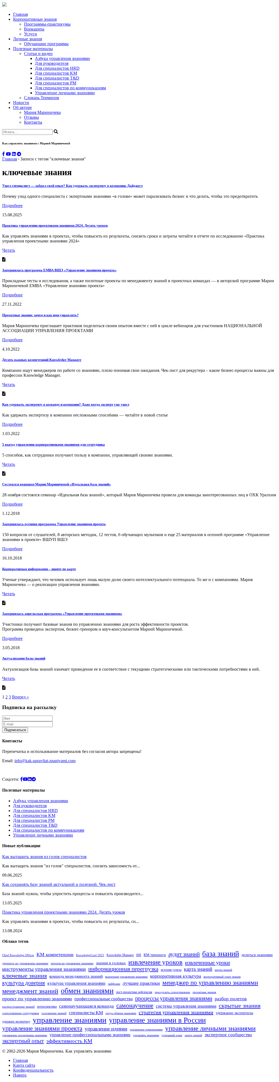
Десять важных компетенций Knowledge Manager (41, 360)
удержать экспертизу (16, 1021)
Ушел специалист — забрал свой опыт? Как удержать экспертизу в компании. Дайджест (72, 186)
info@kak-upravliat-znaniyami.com (44, 760)
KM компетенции (55, 954)
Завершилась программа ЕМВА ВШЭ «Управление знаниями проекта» (59, 270)
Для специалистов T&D (57, 78)
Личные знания (27, 39)
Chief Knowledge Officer (18, 955)
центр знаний (193, 1035)
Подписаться (15, 730)
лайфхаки (114, 983)
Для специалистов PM (55, 83)
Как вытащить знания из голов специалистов (44, 856)
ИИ (138, 955)
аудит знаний (184, 954)
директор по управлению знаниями (25, 963)
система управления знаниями (186, 1006)
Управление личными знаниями (65, 92)
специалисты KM (86, 1012)
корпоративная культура (175, 976)
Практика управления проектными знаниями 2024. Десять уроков (55, 225)
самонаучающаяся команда (86, 1006)
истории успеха (171, 970)
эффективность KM (69, 1041)
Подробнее (12, 205)
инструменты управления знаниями (44, 969)
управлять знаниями (146, 1035)
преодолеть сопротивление (172, 992)
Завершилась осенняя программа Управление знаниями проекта (54, 524)
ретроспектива (47, 1006)
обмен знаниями (87, 990)
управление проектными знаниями (24, 1035)
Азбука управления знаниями (62, 58)
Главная (20, 14)
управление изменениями (146, 1029)
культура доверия (23, 983)
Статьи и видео (38, 53)
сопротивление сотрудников (20, 1013)
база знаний (220, 954)
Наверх (20, 1075)
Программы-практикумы (47, 24)
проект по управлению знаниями (37, 998)
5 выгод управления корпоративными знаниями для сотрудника (53, 444)
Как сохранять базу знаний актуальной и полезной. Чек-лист (59, 884)
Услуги (30, 34)
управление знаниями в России (157, 1020)
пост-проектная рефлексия (134, 992)
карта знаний (198, 969)
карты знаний (223, 969)
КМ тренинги (155, 955)
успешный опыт (172, 1035)
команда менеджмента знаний (76, 976)
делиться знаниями (257, 955)
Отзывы (31, 117)
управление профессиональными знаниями (90, 1034)
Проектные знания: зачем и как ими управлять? (40, 315)
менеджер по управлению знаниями (210, 982)
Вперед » (20, 697)
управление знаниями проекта (42, 1028)
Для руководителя (51, 63)
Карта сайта (24, 1065)
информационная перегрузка (123, 969)
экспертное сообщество (228, 1034)
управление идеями (106, 1029)
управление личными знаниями (210, 1028)
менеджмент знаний (30, 991)
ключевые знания (24, 975)
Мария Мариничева (42, 112)
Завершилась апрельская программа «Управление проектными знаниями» (62, 614)
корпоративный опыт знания (222, 976)
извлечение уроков (155, 962)
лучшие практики (141, 983)
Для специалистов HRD (57, 68)
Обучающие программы (46, 43)
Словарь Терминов (41, 97)
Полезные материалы (33, 48)
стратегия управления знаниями (176, 1012)
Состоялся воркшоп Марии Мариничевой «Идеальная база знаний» (56, 484)
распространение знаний (18, 1006)
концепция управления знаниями (126, 976)
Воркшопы (34, 29)
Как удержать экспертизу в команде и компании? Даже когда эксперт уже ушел (65, 404)
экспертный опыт (23, 1041)
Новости (21, 102)
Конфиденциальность (33, 1070)
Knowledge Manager (120, 955)
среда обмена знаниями (120, 1013)
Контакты (33, 122)
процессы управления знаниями (173, 998)
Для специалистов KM (56, 73)
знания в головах (111, 963)
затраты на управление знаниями (72, 963)
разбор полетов (231, 998)
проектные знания (204, 992)
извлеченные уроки (207, 962)
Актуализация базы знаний (23, 658)
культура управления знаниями (76, 983)
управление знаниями (70, 1020)
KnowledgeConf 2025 (90, 955)
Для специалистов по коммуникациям (70, 88)
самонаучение (134, 1005)
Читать (8, 250)
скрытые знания (239, 1005)
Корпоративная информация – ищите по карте (39, 569)
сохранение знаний (53, 1013)
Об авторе (22, 107)
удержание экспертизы (234, 1013)
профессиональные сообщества (103, 998)
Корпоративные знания (35, 19)
